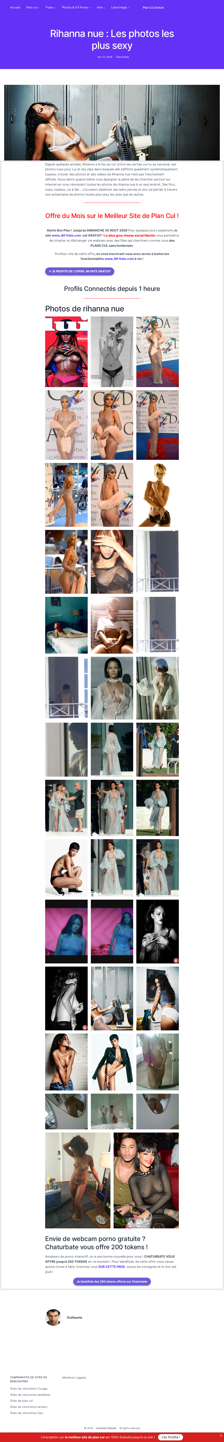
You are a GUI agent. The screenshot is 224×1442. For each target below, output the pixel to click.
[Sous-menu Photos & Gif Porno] (90, 7)
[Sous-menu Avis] (104, 7)
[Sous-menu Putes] (55, 7)
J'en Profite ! (170, 1437)
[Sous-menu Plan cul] (39, 7)
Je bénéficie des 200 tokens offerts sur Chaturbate (112, 1281)
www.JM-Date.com (66, 235)
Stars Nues (122, 56)
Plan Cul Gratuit (153, 7)
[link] (221, 1435)
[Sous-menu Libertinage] (128, 7)
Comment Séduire (106, 1428)
